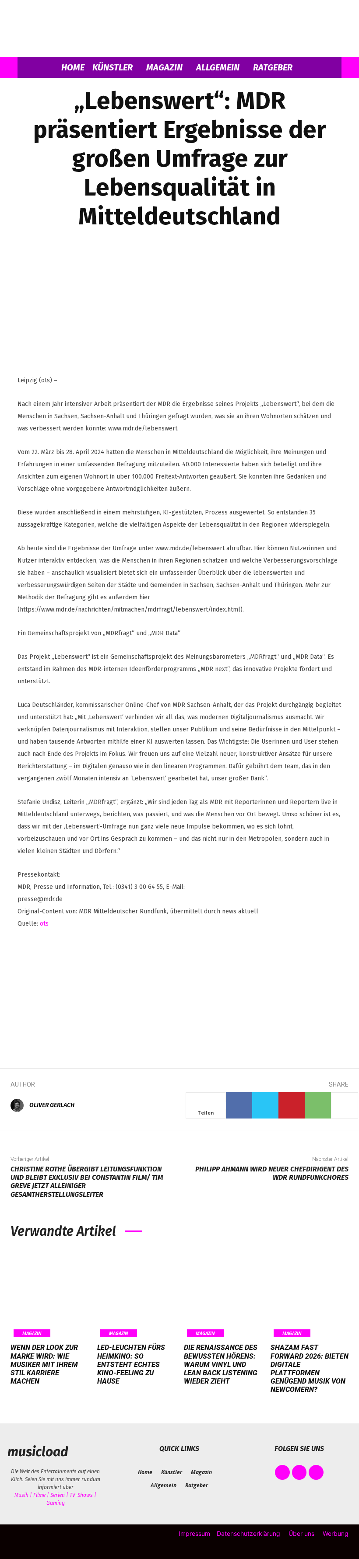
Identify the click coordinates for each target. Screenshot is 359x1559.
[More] (344, 1105)
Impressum (194, 1533)
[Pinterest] (291, 1105)
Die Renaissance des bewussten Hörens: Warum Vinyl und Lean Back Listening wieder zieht (220, 1364)
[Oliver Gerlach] (19, 1105)
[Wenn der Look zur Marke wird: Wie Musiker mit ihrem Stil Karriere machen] (49, 1294)
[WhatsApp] (318, 1105)
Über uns (301, 1533)
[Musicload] (179, 29)
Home (72, 67)
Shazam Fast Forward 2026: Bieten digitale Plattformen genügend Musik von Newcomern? (309, 1368)
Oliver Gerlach (51, 1105)
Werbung (335, 1533)
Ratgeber (272, 67)
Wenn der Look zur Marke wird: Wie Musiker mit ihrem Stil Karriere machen (44, 1364)
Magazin (164, 67)
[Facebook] (239, 1105)
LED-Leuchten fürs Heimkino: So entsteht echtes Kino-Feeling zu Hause (131, 1364)
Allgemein (217, 67)
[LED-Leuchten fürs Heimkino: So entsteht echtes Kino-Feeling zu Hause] (136, 1294)
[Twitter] (265, 1105)
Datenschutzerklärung (248, 1533)
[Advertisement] (179, 992)
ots (44, 923)
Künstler (112, 67)
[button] (330, 67)
